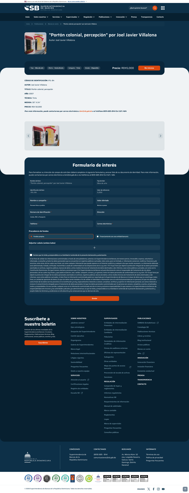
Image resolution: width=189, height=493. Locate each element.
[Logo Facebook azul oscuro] (153, 489)
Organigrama (76, 340)
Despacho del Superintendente (83, 331)
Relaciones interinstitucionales (83, 353)
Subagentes (109, 357)
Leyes (106, 419)
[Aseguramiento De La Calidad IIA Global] (72, 481)
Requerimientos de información (116, 401)
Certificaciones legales (80, 384)
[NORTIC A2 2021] (28, 478)
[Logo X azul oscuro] (148, 489)
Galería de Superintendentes (82, 344)
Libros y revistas (144, 336)
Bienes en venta (53, 24)
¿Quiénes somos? (78, 322)
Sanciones (108, 377)
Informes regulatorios (112, 393)
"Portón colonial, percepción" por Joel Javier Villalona (80, 24)
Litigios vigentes (77, 357)
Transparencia (146, 17)
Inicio (27, 17)
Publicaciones (38, 24)
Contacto (160, 17)
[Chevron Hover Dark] (28, 135)
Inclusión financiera (145, 366)
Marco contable (110, 410)
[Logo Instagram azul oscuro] (158, 489)
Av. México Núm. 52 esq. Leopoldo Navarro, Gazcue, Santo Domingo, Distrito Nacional (131, 459)
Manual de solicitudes (112, 406)
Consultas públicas (111, 432)
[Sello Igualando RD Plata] (80, 481)
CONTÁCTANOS (100, 449)
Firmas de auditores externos (116, 348)
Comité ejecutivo (77, 336)
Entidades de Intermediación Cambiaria (115, 331)
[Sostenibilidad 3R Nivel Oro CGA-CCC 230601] (89, 481)
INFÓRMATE (151, 449)
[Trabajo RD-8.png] (98, 481)
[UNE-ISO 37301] (144, 481)
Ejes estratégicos (77, 327)
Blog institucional (144, 340)
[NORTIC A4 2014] (38, 478)
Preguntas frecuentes (79, 366)
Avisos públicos (143, 344)
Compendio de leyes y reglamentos (113, 387)
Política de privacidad (154, 457)
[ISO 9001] (107, 481)
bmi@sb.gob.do (86, 111)
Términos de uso (152, 454)
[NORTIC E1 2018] (47, 478)
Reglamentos (109, 414)
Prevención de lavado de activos (117, 372)
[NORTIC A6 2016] (65, 478)
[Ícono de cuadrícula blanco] (162, 8)
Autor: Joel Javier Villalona (62, 40)
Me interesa (149, 68)
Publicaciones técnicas (146, 331)
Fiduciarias (108, 336)
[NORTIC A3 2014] (56, 478)
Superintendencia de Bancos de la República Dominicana (50, 488)
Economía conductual (145, 371)
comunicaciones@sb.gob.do (105, 457)
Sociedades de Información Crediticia (115, 342)
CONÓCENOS (74, 449)
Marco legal (75, 349)
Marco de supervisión (112, 423)
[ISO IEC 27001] (126, 481)
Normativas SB (110, 397)
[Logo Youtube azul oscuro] (163, 489)
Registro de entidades (79, 388)
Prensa (134, 17)
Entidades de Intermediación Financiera (115, 324)
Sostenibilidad (76, 362)
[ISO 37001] (135, 481)
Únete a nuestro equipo (80, 371)
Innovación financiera (146, 362)
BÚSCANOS (126, 449)
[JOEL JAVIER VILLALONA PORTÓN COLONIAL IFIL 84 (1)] (45, 136)
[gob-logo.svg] (37, 457)
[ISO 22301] (116, 481)
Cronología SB (143, 327)
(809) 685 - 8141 (101, 454)
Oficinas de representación (114, 352)
